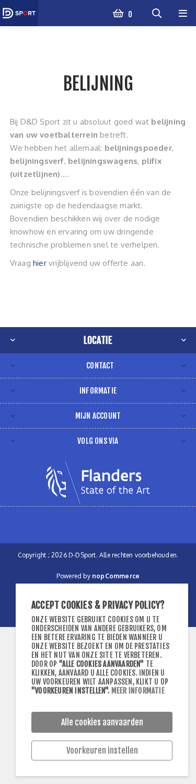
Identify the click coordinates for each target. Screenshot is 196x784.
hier (40, 263)
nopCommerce (116, 576)
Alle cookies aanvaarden (102, 722)
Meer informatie (138, 690)
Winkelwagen (129, 14)
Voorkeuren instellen (102, 750)
